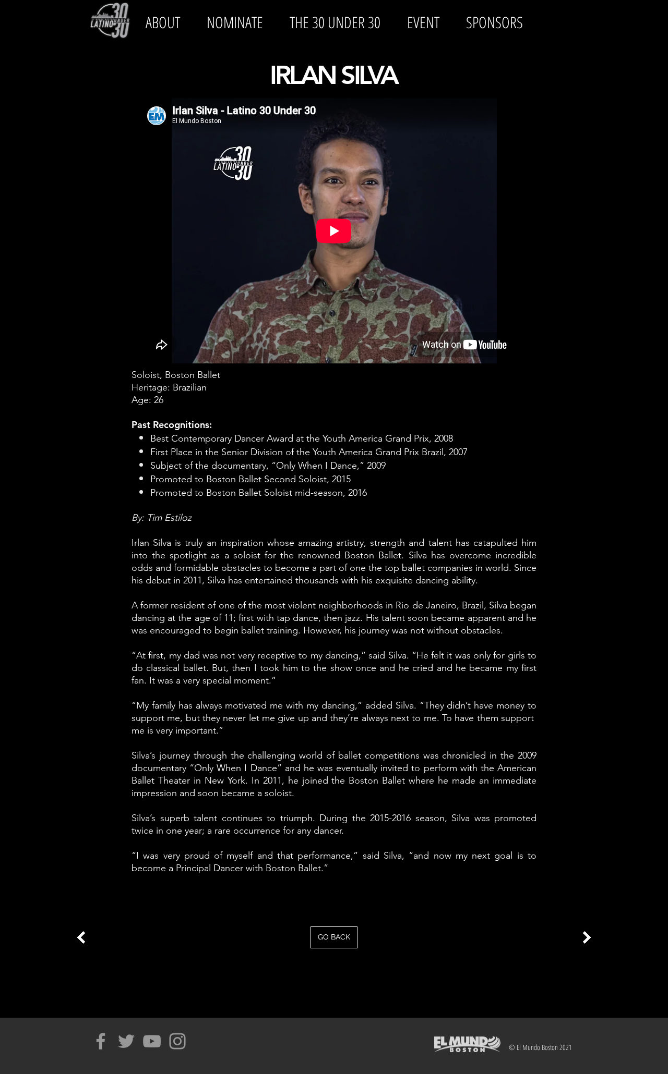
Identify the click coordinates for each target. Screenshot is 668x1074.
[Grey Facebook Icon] (101, 1041)
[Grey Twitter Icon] (126, 1041)
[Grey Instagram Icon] (177, 1041)
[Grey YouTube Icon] (152, 1041)
